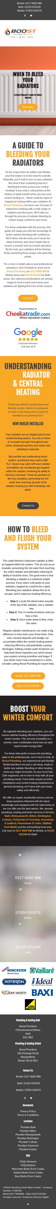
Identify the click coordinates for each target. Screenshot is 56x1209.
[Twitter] (31, 16)
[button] (51, 33)
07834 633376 (28, 912)
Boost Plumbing (13, 205)
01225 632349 (33, 275)
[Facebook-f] (25, 16)
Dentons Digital (41, 1197)
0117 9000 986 (28, 877)
